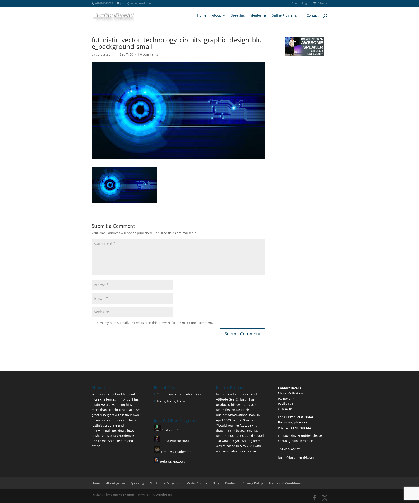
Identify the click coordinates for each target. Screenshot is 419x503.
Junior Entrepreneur (175, 440)
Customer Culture (174, 430)
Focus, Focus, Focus (171, 401)
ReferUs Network (172, 461)
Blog (216, 483)
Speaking (238, 15)
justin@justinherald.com (296, 457)
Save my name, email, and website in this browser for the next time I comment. (155, 323)
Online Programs (284, 15)
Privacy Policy (252, 483)
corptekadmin (106, 54)
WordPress (164, 495)
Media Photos (196, 483)
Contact (313, 15)
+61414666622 (104, 3)
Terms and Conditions (285, 483)
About (216, 15)
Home (201, 15)
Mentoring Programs (165, 483)
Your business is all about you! (179, 394)
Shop (295, 3)
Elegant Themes (122, 495)
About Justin (115, 483)
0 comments (149, 54)
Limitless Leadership (175, 452)
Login (305, 3)
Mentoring (258, 15)
